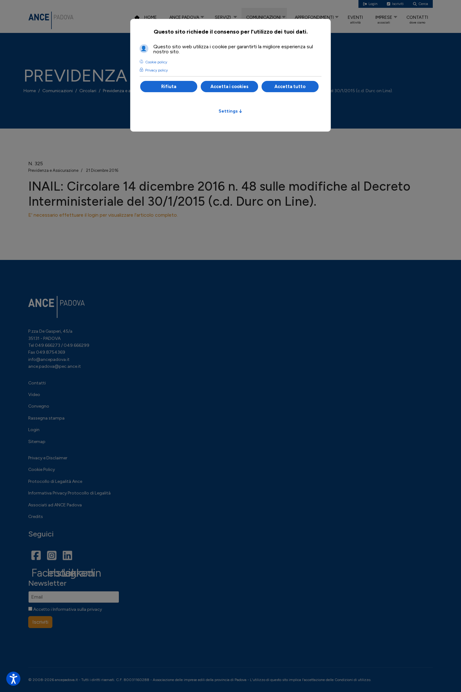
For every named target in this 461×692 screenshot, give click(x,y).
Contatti (37, 383)
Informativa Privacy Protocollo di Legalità (69, 493)
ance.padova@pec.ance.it (54, 366)
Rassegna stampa (46, 418)
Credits (35, 516)
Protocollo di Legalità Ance (55, 481)
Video (34, 394)
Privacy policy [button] (156, 70)
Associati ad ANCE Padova (55, 505)
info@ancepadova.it (49, 359)
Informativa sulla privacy (77, 609)
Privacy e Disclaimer (47, 458)
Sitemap (36, 441)
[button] (13, 679)
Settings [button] (230, 111)
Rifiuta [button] (168, 86)
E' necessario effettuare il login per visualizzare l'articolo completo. (103, 215)
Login (34, 429)
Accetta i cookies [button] (229, 86)
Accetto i (67, 609)
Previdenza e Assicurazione (53, 170)
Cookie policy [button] (156, 62)
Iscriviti (40, 622)
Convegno (38, 406)
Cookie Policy (41, 469)
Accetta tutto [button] (289, 86)
